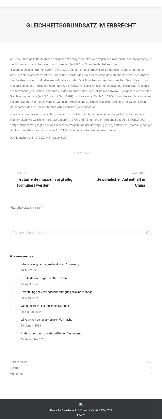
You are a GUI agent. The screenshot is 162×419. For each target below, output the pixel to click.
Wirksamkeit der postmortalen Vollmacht (46, 319)
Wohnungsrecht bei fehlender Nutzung (45, 305)
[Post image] (14, 266)
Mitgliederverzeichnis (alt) (26, 207)
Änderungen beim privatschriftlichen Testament (51, 333)
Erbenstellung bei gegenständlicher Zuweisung (50, 264)
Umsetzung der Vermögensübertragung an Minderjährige (56, 292)
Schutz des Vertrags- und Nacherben (44, 278)
